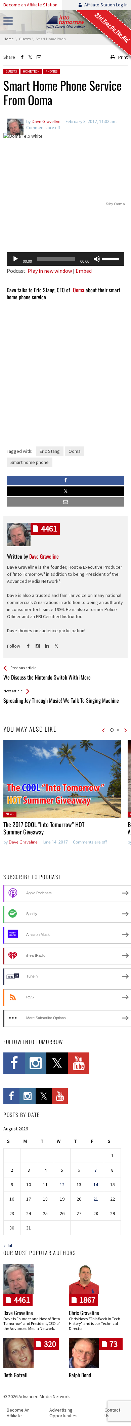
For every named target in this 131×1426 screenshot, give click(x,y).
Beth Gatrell (15, 1375)
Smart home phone (29, 462)
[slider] (111, 258)
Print (123, 57)
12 (62, 1184)
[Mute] (96, 259)
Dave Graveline (23, 842)
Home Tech (31, 71)
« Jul (7, 1246)
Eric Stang (50, 451)
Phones (51, 71)
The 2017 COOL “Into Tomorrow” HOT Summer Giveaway (43, 828)
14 (95, 1184)
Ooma (119, 203)
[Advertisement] (65, 230)
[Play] (15, 259)
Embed (84, 270)
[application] (65, 259)
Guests (11, 71)
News (10, 814)
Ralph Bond (80, 1375)
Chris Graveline (84, 1313)
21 (95, 1199)
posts (49, 528)
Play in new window (50, 270)
